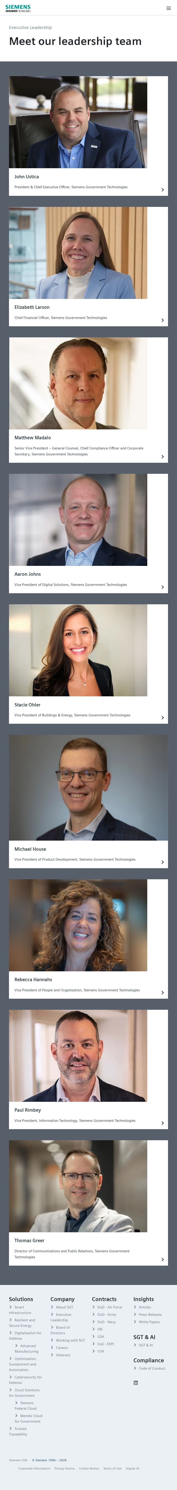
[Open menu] (168, 8)
